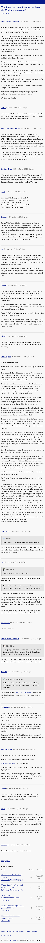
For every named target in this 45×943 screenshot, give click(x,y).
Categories (10, 931)
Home (3, 931)
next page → (5, 861)
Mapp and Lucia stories (23, 693)
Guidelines (20, 931)
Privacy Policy (6, 935)
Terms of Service (31, 931)
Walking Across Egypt (8, 763)
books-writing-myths (16, 880)
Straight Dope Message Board (11, 2)
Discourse (13, 940)
